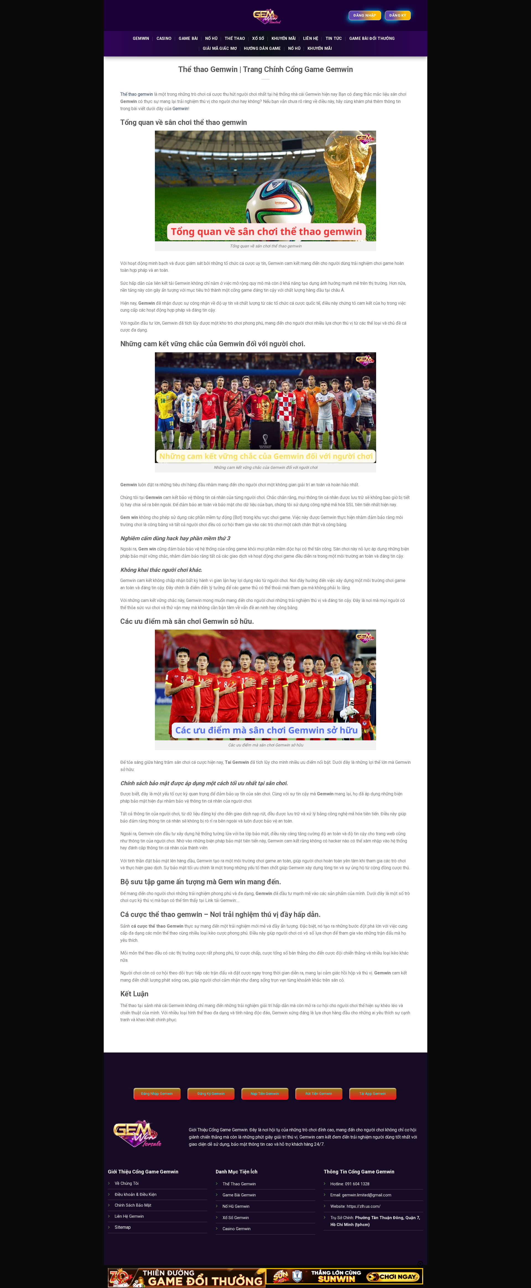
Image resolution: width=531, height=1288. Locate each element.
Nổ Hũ (294, 48)
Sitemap (123, 1227)
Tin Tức (334, 38)
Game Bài (188, 38)
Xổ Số (258, 38)
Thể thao (235, 38)
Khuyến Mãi (284, 38)
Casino (164, 38)
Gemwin (141, 38)
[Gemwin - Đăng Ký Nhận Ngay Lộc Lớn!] (265, 15)
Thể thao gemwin (136, 94)
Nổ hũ (211, 38)
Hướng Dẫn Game (262, 48)
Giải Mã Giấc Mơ (220, 48)
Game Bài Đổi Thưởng (372, 38)
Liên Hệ (310, 38)
